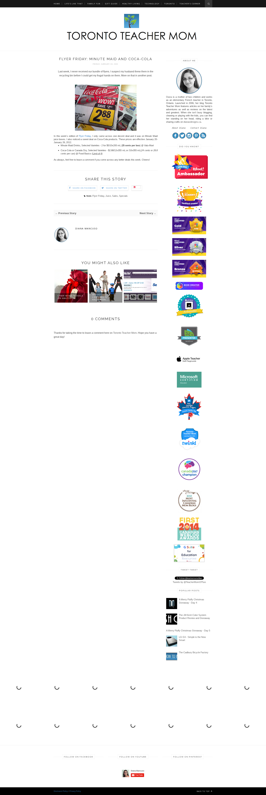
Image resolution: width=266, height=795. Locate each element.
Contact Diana (198, 128)
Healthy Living (131, 3)
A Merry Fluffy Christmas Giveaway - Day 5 (188, 630)
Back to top (203, 791)
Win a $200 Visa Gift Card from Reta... (139, 297)
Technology (152, 3)
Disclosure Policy (61, 791)
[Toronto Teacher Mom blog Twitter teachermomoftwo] (182, 138)
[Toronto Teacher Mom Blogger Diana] (189, 93)
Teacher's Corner (189, 3)
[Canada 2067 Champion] (189, 480)
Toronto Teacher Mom (125, 333)
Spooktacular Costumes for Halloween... (101, 297)
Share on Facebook (84, 188)
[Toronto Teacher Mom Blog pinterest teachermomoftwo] (196, 138)
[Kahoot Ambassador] (189, 211)
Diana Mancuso (86, 228)
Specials (123, 196)
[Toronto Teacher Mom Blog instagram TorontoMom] (189, 138)
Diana (169, 97)
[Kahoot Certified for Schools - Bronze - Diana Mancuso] (189, 276)
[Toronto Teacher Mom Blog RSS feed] (203, 138)
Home (57, 3)
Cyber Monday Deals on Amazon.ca (70, 297)
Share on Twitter (116, 188)
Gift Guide (111, 3)
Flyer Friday (85, 136)
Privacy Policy (75, 791)
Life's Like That (74, 3)
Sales (115, 196)
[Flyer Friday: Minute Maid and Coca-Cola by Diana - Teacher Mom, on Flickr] (106, 130)
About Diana (178, 128)
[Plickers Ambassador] (189, 317)
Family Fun (93, 3)
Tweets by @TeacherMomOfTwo (189, 582)
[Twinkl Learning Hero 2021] (190, 452)
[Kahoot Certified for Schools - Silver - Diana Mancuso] (189, 255)
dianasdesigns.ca (192, 122)
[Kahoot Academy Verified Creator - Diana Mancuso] (190, 178)
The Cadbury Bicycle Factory (193, 652)
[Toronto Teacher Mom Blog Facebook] (175, 138)
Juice (108, 196)
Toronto (169, 3)
